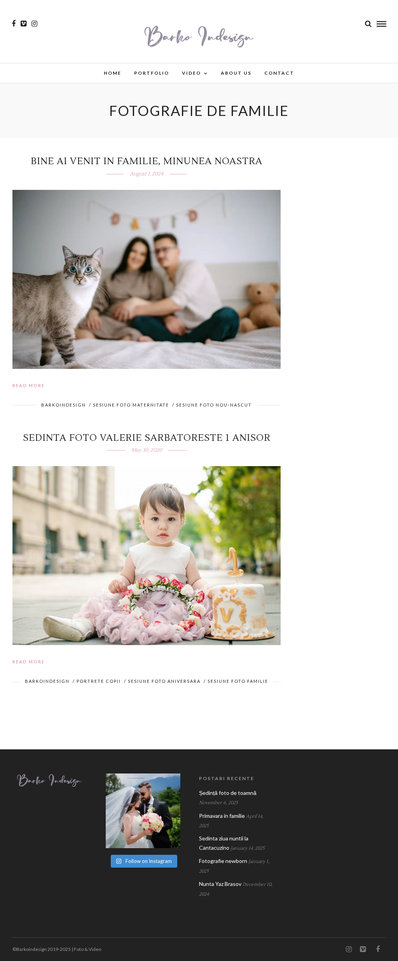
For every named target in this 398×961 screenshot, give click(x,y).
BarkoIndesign (63, 404)
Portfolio (151, 73)
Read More (28, 385)
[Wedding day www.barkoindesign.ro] (143, 810)
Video (191, 73)
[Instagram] (34, 23)
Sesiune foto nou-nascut (214, 404)
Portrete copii (99, 681)
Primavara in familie (222, 815)
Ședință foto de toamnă (228, 792)
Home (112, 73)
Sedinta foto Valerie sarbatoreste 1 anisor (147, 438)
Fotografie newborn (223, 861)
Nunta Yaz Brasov (220, 883)
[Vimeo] (23, 23)
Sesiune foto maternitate (131, 404)
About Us (236, 73)
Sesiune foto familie (238, 681)
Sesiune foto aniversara (164, 681)
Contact (279, 73)
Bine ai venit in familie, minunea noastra (146, 161)
